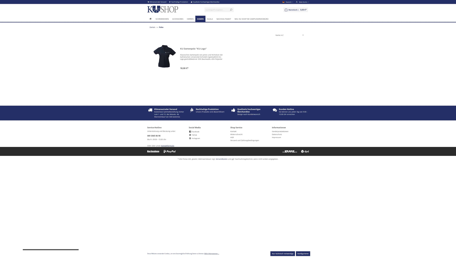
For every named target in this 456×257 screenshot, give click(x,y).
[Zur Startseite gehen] (162, 9)
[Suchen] (231, 9)
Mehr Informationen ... (211, 254)
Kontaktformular (167, 146)
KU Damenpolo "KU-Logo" (193, 48)
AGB (232, 137)
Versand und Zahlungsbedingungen (244, 140)
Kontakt (233, 131)
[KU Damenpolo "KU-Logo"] (165, 56)
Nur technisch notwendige (282, 253)
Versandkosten (222, 159)
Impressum (276, 137)
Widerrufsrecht (236, 134)
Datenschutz (277, 134)
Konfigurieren (303, 253)
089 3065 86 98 (153, 135)
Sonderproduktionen (280, 131)
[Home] (150, 19)
